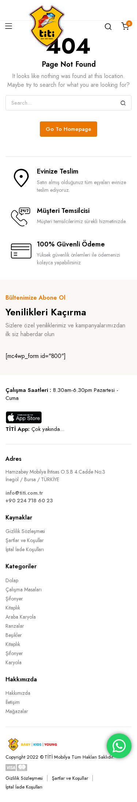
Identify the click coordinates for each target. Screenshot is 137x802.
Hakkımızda (17, 693)
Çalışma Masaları (23, 589)
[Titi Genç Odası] (46, 26)
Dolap (11, 580)
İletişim (12, 702)
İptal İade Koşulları (24, 549)
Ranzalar (14, 626)
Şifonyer (14, 598)
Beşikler (13, 635)
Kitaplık (12, 607)
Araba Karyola (20, 616)
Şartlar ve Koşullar (24, 540)
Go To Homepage (68, 129)
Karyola (13, 662)
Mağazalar (16, 711)
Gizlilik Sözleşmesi (25, 531)
